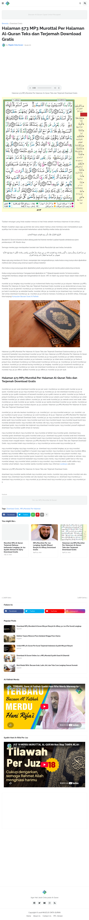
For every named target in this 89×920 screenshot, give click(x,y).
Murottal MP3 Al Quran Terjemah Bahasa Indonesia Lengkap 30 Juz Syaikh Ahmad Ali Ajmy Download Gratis (14, 547)
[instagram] (50, 903)
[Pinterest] (38, 515)
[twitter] (39, 903)
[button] (3, 3)
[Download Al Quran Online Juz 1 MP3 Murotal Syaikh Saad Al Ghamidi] (9, 658)
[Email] (42, 515)
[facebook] (34, 903)
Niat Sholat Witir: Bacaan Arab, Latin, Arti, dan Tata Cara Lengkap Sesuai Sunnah (47, 665)
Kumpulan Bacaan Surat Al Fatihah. (25, 296)
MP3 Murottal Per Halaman (30, 509)
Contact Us (47, 916)
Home (28, 916)
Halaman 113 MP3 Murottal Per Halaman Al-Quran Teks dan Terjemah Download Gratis (73, 546)
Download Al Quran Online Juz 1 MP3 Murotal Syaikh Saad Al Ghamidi (43, 655)
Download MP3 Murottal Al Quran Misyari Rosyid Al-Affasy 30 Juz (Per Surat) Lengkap (49, 626)
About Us (36, 916)
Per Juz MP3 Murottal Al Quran (44, 500)
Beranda (5, 23)
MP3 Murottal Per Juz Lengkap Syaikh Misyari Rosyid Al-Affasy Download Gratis (44, 546)
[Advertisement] (44, 66)
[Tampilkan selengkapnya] (47, 515)
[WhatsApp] (33, 515)
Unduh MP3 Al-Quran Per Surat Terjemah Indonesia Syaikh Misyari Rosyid (45, 646)
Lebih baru (7, 598)
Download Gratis (16, 23)
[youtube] (44, 903)
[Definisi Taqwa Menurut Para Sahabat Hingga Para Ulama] (9, 638)
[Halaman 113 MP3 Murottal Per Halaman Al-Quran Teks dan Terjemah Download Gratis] (73, 532)
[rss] (55, 903)
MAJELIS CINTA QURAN (51, 912)
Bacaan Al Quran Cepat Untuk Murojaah (44, 15)
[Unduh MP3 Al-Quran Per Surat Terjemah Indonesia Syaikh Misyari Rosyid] (9, 648)
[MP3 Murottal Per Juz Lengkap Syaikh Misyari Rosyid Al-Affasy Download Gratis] (44, 532)
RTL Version (58, 916)
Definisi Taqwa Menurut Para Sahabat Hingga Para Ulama (38, 636)
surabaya (63, 464)
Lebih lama (82, 598)
